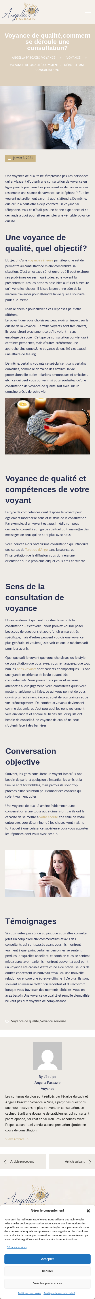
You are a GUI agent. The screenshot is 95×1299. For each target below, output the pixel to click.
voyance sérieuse (40, 260)
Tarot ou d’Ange (36, 549)
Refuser (47, 1271)
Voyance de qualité (25, 1021)
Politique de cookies (29, 1293)
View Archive (17, 1139)
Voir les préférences (47, 1283)
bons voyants (26, 669)
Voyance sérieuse (53, 1021)
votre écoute (48, 817)
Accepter (47, 1259)
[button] (88, 1210)
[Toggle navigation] (88, 13)
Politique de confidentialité (59, 1293)
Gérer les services (17, 1247)
